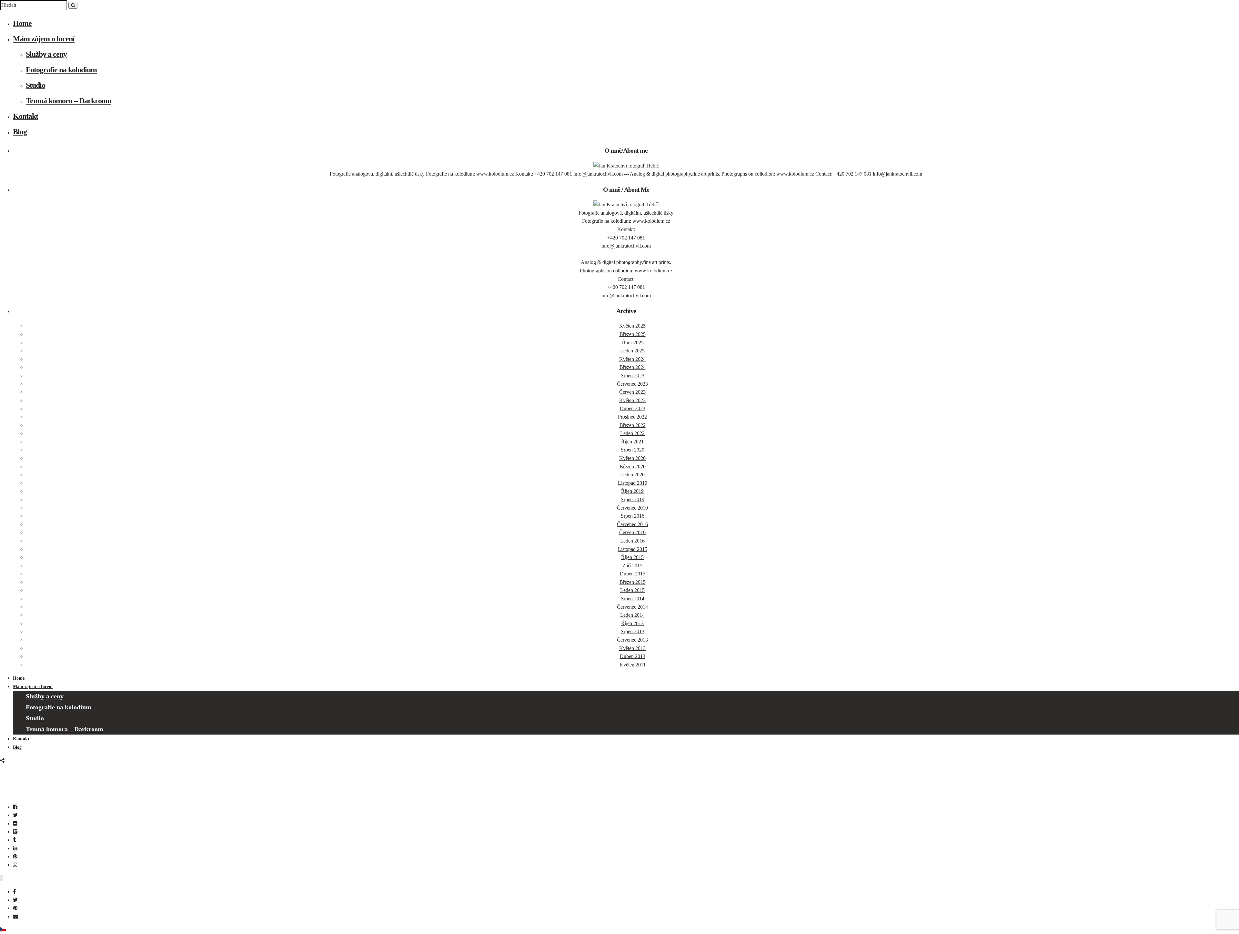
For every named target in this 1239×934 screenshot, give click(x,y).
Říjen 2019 (632, 491)
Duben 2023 (632, 408)
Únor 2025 (632, 342)
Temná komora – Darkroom (68, 100)
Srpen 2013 (632, 631)
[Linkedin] (15, 848)
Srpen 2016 (632, 516)
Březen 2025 (633, 334)
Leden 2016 (632, 540)
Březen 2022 (633, 425)
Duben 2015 (632, 573)
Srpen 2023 (632, 375)
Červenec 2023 (632, 384)
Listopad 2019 (632, 483)
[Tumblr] (14, 840)
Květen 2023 (632, 400)
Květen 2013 (632, 648)
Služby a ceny (46, 54)
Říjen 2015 (632, 557)
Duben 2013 (632, 656)
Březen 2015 (633, 582)
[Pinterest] (15, 856)
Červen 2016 (632, 532)
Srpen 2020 (632, 449)
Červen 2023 (632, 392)
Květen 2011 (633, 664)
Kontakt (25, 116)
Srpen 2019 (632, 499)
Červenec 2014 (632, 607)
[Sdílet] (2, 760)
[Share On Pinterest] (15, 908)
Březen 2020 (633, 466)
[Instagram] (15, 865)
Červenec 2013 (632, 640)
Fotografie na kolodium (61, 70)
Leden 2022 (632, 433)
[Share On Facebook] (14, 891)
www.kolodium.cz (495, 174)
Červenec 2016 (632, 524)
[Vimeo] (15, 831)
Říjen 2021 (632, 441)
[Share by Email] (15, 916)
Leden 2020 (632, 474)
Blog (20, 131)
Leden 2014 (632, 615)
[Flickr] (15, 823)
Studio (35, 85)
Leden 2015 (632, 590)
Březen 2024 (633, 367)
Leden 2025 (632, 350)
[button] (619, 930)
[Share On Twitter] (15, 900)
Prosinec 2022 (632, 417)
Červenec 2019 (632, 508)
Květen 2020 (632, 458)
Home (22, 23)
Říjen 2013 (632, 623)
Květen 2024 (632, 359)
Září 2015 (632, 565)
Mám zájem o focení (44, 39)
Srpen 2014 (632, 598)
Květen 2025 (632, 326)
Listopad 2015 (632, 549)
